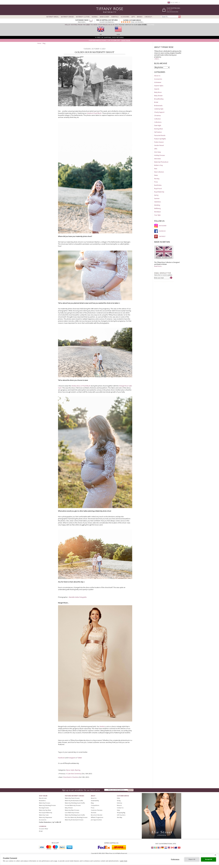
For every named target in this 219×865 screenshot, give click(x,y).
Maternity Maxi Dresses (72, 810)
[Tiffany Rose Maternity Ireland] (155, 847)
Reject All (192, 859)
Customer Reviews (96, 810)
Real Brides (158, 185)
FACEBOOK (162, 231)
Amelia (102, 726)
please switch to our (133, 25)
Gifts (133, 17)
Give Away (157, 152)
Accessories (125, 17)
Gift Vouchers (121, 815)
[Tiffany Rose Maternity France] (159, 847)
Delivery (119, 803)
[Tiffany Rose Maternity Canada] (172, 847)
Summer (157, 198)
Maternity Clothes (83, 17)
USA (118, 34)
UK (101, 34)
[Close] (151, 25)
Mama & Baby (104, 17)
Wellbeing (157, 208)
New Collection (159, 172)
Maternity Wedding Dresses (47, 805)
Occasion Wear (43, 829)
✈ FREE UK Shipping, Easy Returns (109, 37)
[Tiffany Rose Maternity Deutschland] (162, 847)
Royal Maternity (159, 192)
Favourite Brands (159, 135)
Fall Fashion (158, 132)
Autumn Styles (158, 86)
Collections (157, 122)
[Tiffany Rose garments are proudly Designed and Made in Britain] (164, 259)
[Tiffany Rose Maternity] (99, 14)
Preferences (175, 859)
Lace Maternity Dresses (72, 812)
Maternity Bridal (52, 17)
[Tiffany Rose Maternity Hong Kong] (179, 847)
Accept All (208, 859)
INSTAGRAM (162, 225)
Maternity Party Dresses (72, 798)
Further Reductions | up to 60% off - (109, 40)
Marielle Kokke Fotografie (78, 597)
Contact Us (120, 808)
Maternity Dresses (67, 17)
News (156, 175)
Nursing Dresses (44, 808)
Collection (157, 119)
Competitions (95, 805)
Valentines (157, 202)
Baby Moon (158, 92)
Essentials (115, 17)
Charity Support (159, 112)
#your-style (70, 770)
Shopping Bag (121, 812)
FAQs (118, 798)
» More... (157, 59)
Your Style (157, 215)
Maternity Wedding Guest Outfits (75, 803)
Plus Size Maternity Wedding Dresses (76, 817)
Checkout (148, 17)
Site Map (119, 817)
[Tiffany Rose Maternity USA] (169, 847)
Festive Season (159, 142)
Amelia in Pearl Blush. (94, 113)
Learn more (123, 861)
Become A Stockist (96, 815)
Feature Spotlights (160, 139)
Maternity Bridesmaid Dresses (74, 820)
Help (118, 810)
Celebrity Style (158, 109)
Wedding (157, 205)
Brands (139, 17)
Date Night (157, 125)
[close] (215, 855)
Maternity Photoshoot (161, 162)
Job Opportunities (96, 820)
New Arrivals (43, 798)
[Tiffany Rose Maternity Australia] (175, 847)
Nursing (95, 17)
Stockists (93, 812)
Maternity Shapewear (45, 817)
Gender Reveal (159, 145)
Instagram (72, 758)
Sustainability (95, 800)
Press (156, 182)
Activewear (157, 82)
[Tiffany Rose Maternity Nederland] (165, 847)
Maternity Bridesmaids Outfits (74, 800)
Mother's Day (158, 165)
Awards (156, 89)
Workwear (157, 212)
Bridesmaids (158, 106)
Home (39, 43)
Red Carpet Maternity (45, 812)
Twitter (79, 758)
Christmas (157, 115)
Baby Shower (158, 96)
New (155, 169)
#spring (77, 770)
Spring (156, 195)
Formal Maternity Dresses (73, 805)
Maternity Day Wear (45, 810)
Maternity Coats (44, 815)
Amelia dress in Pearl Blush (81, 386)
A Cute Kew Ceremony (73, 774)
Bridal (156, 102)
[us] (118, 32)
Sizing (118, 800)
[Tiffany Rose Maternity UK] (152, 847)
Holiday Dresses (159, 155)
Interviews (157, 159)
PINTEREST (162, 236)
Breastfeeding (158, 99)
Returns (119, 805)
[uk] (100, 32)
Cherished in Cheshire (70, 777)
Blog (44, 43)
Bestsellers (42, 800)
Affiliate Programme (97, 817)
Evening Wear (158, 129)
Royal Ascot (158, 189)
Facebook (61, 758)
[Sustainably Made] (91, 21)
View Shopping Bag (172, 11)
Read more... (158, 266)
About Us (157, 76)
